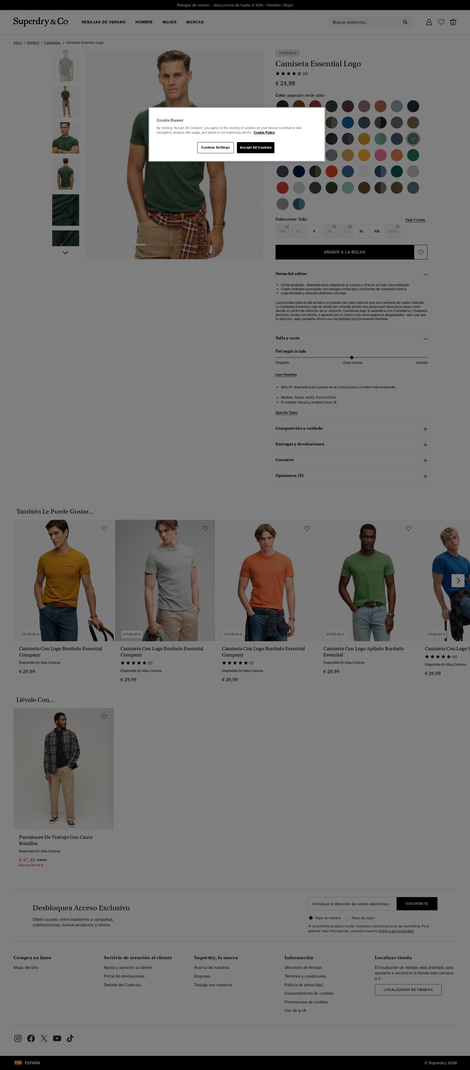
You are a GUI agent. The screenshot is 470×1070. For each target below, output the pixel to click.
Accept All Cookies (255, 147)
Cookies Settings (215, 147)
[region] (237, 134)
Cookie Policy (264, 132)
